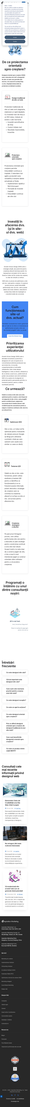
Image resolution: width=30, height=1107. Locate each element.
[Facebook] (15, 1095)
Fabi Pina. (18, 808)
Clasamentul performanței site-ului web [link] (11, 1046)
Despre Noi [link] (5, 995)
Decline (15, 41)
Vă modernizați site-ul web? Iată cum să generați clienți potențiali (14, 889)
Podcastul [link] (4, 1039)
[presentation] (15, 790)
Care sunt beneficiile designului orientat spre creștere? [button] (15, 739)
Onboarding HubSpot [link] (7, 966)
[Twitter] (18, 1095)
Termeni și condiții (10, 1098)
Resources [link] (5, 1030)
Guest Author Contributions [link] (8, 1012)
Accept (15, 37)
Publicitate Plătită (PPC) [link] (8, 973)
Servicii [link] (4, 953)
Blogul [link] (3, 1035)
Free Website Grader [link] (7, 1043)
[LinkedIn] (11, 1095)
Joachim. (17, 851)
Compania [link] (4, 1000)
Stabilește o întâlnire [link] (7, 1019)
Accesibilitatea (20, 1098)
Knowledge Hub (15, 1101)
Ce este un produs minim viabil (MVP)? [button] (15, 750)
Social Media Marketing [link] (7, 985)
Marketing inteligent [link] (7, 981)
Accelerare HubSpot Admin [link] (8, 970)
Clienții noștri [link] (5, 1004)
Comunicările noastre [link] (7, 1016)
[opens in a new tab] (15, 1069)
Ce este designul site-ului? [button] (16, 672)
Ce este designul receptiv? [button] (16, 700)
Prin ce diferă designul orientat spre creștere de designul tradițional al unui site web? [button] (15, 727)
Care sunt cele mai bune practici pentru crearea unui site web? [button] (15, 691)
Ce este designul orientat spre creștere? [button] (15, 715)
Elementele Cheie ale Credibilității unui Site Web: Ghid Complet (12, 803)
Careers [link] (3, 1008)
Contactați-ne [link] (5, 1023)
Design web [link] (4, 989)
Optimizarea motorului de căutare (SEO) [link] (12, 977)
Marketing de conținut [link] (7, 958)
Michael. (21, 894)
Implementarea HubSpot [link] (8, 962)
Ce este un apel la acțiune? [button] (16, 707)
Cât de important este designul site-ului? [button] (14, 681)
